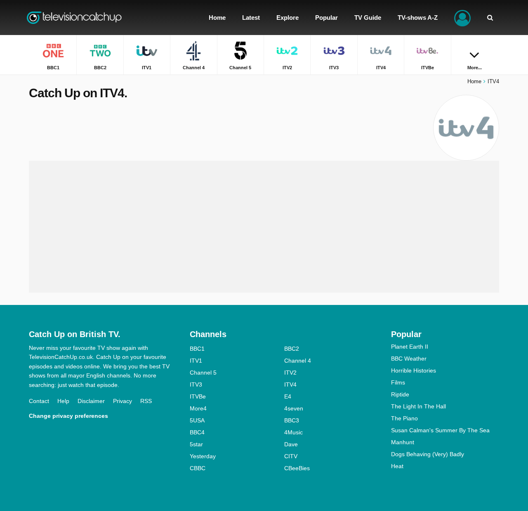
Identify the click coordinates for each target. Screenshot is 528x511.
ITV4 (290, 384)
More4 (198, 408)
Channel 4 (297, 360)
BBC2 (291, 348)
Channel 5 (203, 372)
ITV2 (290, 372)
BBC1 (197, 348)
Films (398, 382)
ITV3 (196, 384)
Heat (397, 466)
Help (63, 401)
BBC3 (291, 420)
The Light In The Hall (418, 406)
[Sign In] (462, 17)
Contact (39, 401)
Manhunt (402, 442)
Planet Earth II (409, 346)
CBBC (197, 468)
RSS (146, 401)
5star (196, 444)
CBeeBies (297, 468)
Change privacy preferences (68, 416)
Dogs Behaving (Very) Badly (427, 454)
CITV (290, 456)
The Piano (404, 418)
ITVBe (198, 396)
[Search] (490, 17)
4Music (293, 432)
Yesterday (203, 456)
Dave (291, 444)
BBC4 (197, 432)
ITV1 (196, 360)
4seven (293, 408)
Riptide (400, 394)
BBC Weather (409, 358)
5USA (197, 420)
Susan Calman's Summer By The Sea (440, 430)
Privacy (122, 401)
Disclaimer (91, 401)
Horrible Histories (413, 370)
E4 (287, 396)
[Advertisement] (264, 226)
